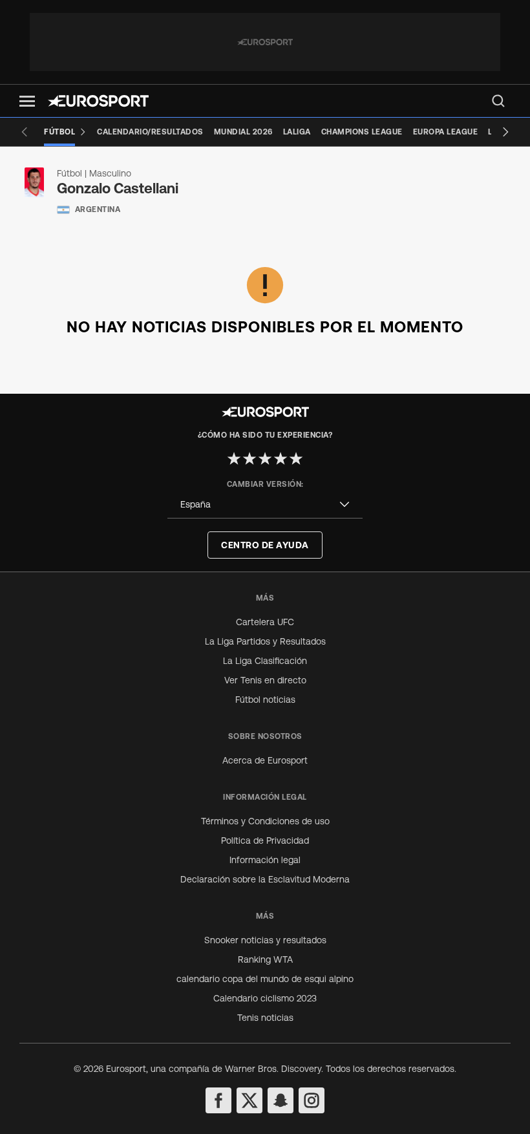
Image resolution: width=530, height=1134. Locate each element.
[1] (234, 458)
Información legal (265, 860)
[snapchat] (280, 1100)
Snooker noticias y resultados (265, 940)
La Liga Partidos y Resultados (265, 641)
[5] (296, 458)
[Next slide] (505, 132)
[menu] (498, 101)
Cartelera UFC (265, 622)
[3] (265, 458)
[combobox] (265, 505)
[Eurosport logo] (98, 100)
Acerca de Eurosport (265, 760)
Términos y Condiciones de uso (265, 821)
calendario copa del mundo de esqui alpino (265, 979)
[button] (27, 101)
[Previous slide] (24, 132)
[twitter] (249, 1100)
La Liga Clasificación (265, 661)
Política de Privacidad (265, 840)
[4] (280, 458)
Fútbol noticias (265, 699)
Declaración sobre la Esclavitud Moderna (265, 879)
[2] (249, 458)
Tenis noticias (265, 1017)
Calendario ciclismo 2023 (265, 998)
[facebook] (218, 1100)
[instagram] (311, 1100)
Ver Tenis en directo (265, 680)
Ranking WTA (265, 959)
